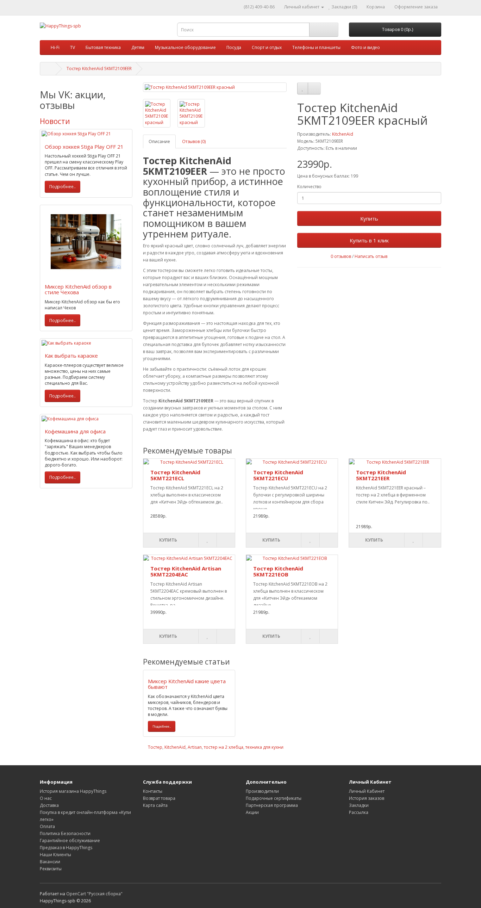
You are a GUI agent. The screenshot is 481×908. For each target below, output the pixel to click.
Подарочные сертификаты (273, 798)
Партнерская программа (272, 805)
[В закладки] (302, 88)
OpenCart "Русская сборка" (94, 894)
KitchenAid (342, 134)
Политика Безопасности (65, 833)
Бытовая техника (103, 47)
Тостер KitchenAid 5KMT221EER (381, 475)
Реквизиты (51, 869)
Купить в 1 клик (369, 240)
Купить (369, 218)
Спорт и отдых (267, 47)
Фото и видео (365, 47)
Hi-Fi (55, 47)
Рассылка (358, 812)
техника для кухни (264, 747)
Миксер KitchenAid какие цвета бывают (187, 684)
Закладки (359, 805)
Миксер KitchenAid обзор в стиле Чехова (78, 289)
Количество (309, 187)
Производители (262, 791)
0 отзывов (341, 256)
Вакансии (50, 862)
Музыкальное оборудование (185, 47)
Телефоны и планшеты (316, 47)
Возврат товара (159, 798)
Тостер (155, 747)
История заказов (366, 798)
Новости (55, 121)
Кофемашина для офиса (75, 431)
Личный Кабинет (367, 791)
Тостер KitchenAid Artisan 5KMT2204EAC (185, 571)
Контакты (152, 791)
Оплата (47, 826)
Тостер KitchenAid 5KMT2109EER (99, 69)
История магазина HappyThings (73, 791)
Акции (252, 812)
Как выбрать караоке (71, 355)
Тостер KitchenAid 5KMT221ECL (175, 475)
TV (72, 47)
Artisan (195, 747)
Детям (137, 47)
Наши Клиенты (55, 855)
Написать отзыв (371, 256)
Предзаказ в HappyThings (66, 848)
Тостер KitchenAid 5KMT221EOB (278, 571)
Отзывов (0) (194, 141)
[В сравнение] (314, 88)
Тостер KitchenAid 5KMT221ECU (278, 475)
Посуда (233, 47)
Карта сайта (155, 805)
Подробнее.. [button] (161, 726)
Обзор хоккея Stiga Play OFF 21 (84, 146)
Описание (159, 141)
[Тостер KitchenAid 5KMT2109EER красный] (215, 87)
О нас (46, 798)
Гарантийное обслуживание (70, 841)
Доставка (49, 805)
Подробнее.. (62, 187)
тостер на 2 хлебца (223, 747)
